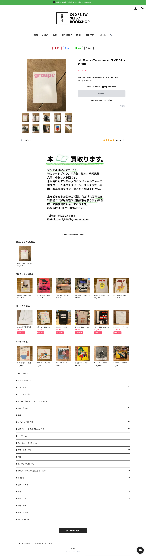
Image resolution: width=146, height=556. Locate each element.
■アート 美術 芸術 (23, 394)
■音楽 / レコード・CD (24, 499)
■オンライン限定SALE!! (24, 380)
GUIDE (79, 35)
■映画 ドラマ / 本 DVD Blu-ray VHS (30, 429)
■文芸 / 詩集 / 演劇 (23, 450)
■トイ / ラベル (21, 436)
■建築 (18, 415)
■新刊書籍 (20, 478)
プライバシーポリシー (24, 543)
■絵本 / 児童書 (22, 408)
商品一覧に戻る (73, 530)
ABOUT (45, 35)
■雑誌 (18, 492)
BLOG (55, 35)
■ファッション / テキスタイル (26, 443)
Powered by (70, 552)
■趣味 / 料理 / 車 (23, 506)
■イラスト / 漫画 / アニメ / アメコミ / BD (31, 401)
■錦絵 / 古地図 (22, 513)
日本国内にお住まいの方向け (101, 100)
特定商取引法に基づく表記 (43, 543)
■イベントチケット (22, 520)
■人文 (18, 457)
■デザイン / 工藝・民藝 (24, 422)
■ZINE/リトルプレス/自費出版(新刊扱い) (31, 471)
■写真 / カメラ (21, 387)
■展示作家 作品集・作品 (25, 464)
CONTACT (90, 35)
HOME (35, 35)
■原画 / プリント (22, 485)
